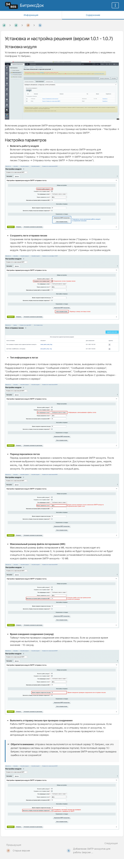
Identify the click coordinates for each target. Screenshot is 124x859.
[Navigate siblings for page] (34, 25)
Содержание (93, 15)
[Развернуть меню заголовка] (115, 5)
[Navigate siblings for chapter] (22, 25)
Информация (31, 15)
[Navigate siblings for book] (10, 25)
